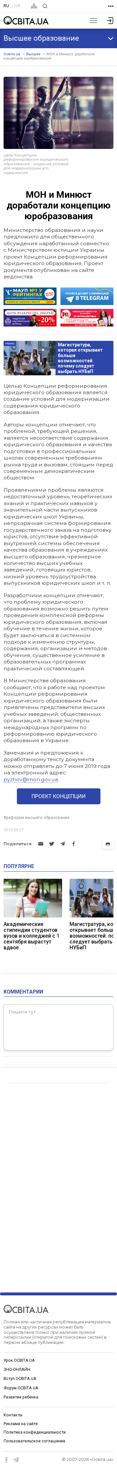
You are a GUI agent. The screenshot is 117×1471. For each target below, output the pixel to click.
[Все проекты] (110, 6)
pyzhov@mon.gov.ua (31, 779)
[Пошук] (45, 6)
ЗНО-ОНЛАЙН (17, 1369)
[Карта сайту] (34, 6)
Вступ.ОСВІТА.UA (20, 1378)
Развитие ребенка (21, 1397)
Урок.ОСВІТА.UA (19, 1360)
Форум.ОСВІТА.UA (21, 1388)
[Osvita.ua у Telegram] (16, 1460)
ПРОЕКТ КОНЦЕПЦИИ (59, 796)
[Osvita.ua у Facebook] (6, 1460)
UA (17, 5)
